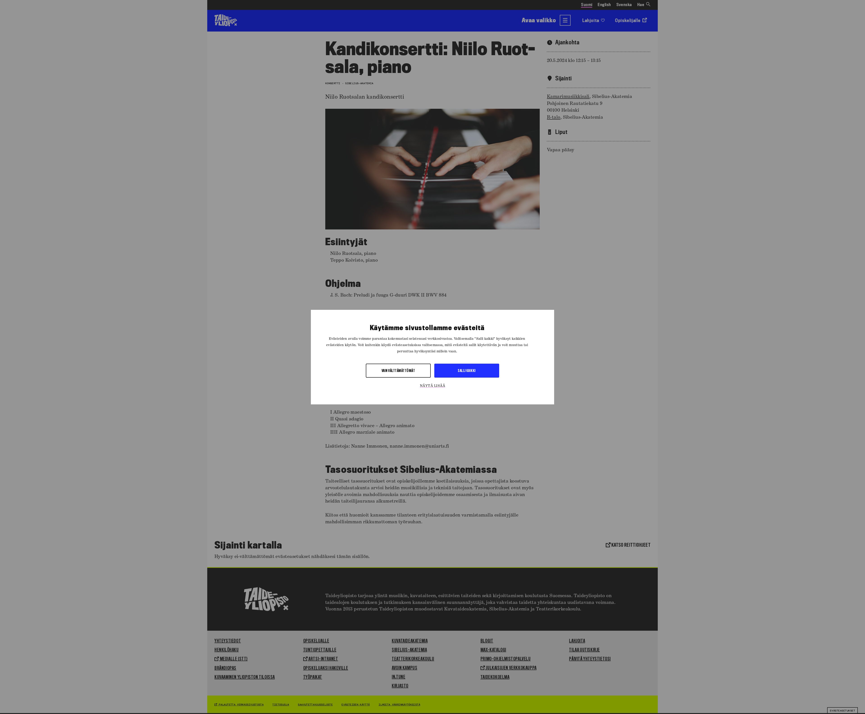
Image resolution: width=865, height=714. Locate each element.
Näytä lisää (432, 386)
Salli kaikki (467, 370)
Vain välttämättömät (398, 370)
